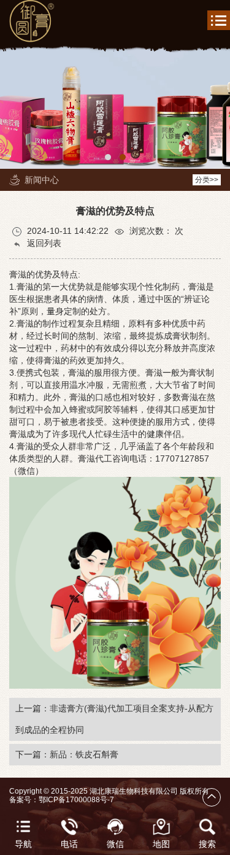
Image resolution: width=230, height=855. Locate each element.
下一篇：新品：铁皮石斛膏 (66, 754)
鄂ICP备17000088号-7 (76, 799)
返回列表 (43, 243)
